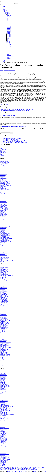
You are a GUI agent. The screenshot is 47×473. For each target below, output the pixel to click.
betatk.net (2, 463)
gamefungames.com (4, 299)
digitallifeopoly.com (4, 283)
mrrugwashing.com (3, 227)
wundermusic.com (3, 298)
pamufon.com (2, 329)
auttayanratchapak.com (4, 189)
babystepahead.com (4, 249)
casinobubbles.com (3, 284)
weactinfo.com (3, 213)
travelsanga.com (3, 453)
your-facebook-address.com (5, 354)
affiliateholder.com (3, 261)
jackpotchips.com (3, 318)
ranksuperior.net (3, 248)
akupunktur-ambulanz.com (5, 408)
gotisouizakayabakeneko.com (5, 185)
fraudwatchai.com (3, 291)
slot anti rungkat (10, 49)
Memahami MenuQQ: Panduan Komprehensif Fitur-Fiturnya (14, 140)
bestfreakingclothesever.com (5, 234)
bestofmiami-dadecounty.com (5, 277)
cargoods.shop (3, 180)
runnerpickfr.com (3, 375)
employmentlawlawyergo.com (5, 447)
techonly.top (2, 383)
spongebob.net (3, 187)
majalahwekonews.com (4, 162)
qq (7, 37)
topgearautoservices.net (4, 352)
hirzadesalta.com (3, 282)
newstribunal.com (3, 270)
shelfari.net (2, 436)
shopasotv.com (3, 452)
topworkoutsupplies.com (4, 280)
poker (8, 14)
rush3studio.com (3, 168)
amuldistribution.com (4, 296)
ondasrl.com (2, 333)
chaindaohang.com (3, 412)
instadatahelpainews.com (4, 357)
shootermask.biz (3, 434)
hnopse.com (2, 254)
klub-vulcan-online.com (4, 323)
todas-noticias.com (3, 174)
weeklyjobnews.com (4, 245)
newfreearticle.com (3, 203)
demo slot (2, 150)
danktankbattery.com (4, 219)
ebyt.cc (1, 411)
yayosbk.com (2, 430)
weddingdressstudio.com (4, 428)
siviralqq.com (2, 232)
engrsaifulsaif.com (3, 302)
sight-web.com (3, 395)
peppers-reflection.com (4, 258)
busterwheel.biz (3, 435)
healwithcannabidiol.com (5, 337)
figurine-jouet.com (3, 353)
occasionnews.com (3, 255)
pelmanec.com (3, 164)
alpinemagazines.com (4, 403)
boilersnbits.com (3, 201)
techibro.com (2, 402)
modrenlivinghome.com (4, 356)
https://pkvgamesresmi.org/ (33, 469)
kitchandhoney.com (4, 422)
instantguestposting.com (4, 454)
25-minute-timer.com (4, 300)
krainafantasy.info (3, 173)
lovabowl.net (2, 268)
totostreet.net (2, 289)
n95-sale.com (2, 387)
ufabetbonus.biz (3, 461)
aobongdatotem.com (4, 274)
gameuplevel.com (3, 294)
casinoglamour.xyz (3, 439)
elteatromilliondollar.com (4, 191)
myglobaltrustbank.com (4, 446)
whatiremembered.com (4, 409)
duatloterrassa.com (3, 328)
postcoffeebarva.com (4, 190)
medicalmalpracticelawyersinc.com (6, 448)
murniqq (35, 467)
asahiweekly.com (3, 308)
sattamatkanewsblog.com (5, 240)
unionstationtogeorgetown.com (6, 304)
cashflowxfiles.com (3, 210)
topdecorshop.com (3, 450)
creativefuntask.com (4, 301)
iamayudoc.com (3, 305)
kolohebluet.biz (3, 433)
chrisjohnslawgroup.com (4, 322)
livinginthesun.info (3, 178)
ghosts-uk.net (2, 381)
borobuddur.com (3, 297)
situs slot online (3, 149)
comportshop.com (3, 449)
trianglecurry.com (3, 340)
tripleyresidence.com (4, 325)
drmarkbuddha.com (4, 413)
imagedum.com (3, 341)
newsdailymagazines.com (5, 271)
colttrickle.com (3, 374)
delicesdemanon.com (4, 426)
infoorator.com (3, 415)
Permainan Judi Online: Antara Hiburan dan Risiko (16, 471)
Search (1, 131)
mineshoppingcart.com (4, 279)
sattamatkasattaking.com (4, 345)
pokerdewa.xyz (3, 442)
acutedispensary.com (4, 239)
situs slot (43, 467)
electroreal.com (3, 276)
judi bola (18, 467)
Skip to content (3, 0)
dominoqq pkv (3, 151)
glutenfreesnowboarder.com (5, 335)
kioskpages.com (3, 339)
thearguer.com (3, 215)
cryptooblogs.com (3, 293)
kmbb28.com (2, 360)
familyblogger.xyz (3, 321)
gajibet (27, 469)
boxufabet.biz (2, 351)
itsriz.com (2, 179)
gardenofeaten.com (3, 205)
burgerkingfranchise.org (4, 192)
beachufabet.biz (3, 348)
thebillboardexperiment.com (5, 347)
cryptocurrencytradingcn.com (5, 241)
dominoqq (9, 24)
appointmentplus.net (4, 456)
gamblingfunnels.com (4, 377)
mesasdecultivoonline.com (5, 200)
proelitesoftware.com (4, 319)
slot (8, 54)
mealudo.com (2, 220)
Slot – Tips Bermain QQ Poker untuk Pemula (7, 115)
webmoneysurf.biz (3, 432)
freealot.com (2, 307)
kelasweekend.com (3, 462)
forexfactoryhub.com (4, 392)
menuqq (1, 467)
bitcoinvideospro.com (4, 182)
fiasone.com (2, 218)
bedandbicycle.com (3, 310)
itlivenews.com (3, 458)
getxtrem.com (2, 212)
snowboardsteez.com (4, 208)
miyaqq (23, 469)
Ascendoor (35, 471)
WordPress (44, 471)
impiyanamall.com (3, 287)
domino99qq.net (3, 165)
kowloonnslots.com (4, 401)
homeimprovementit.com (4, 269)
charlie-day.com (3, 221)
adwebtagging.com (3, 247)
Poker (4, 7)
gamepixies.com (3, 314)
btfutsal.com (2, 379)
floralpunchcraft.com (4, 217)
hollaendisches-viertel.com (5, 418)
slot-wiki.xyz (2, 443)
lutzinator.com (3, 332)
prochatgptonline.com (4, 391)
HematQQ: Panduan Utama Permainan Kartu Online (12, 141)
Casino (4, 9)
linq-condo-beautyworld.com (5, 410)
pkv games (9, 16)
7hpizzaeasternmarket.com (5, 417)
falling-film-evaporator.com (5, 235)
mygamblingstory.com (4, 161)
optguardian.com (3, 288)
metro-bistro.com (3, 423)
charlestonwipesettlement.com (5, 243)
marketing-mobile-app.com (5, 216)
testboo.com (2, 427)
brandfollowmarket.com (4, 244)
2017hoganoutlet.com (4, 163)
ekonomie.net (2, 455)
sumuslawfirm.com (3, 236)
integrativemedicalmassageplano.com (7, 226)
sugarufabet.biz (3, 350)
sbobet (8, 43)
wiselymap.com (3, 390)
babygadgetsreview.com (4, 407)
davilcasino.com (3, 290)
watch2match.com (3, 444)
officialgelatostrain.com (4, 343)
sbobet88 (9, 44)
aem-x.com (2, 292)
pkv (8, 39)
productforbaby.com (4, 196)
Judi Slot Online (8, 47)
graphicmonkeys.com (4, 313)
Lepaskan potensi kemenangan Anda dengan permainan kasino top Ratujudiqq (13, 126)
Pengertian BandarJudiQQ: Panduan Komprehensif (12, 138)
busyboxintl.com (3, 188)
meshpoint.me (3, 186)
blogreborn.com (3, 388)
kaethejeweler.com (3, 344)
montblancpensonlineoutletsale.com (6, 406)
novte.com (2, 416)
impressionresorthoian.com (5, 233)
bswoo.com (2, 465)
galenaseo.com (3, 445)
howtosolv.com (3, 424)
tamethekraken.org (3, 331)
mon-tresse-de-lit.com (4, 349)
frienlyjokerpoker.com (4, 400)
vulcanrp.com (2, 404)
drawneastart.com (3, 315)
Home (4, 6)
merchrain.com (3, 359)
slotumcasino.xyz (3, 438)
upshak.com (2, 230)
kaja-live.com (2, 393)
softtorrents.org (3, 326)
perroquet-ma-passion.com (5, 355)
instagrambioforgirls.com (4, 209)
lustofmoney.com (3, 256)
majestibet (20, 469)
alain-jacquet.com (3, 184)
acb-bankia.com (3, 228)
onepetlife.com (3, 346)
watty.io (1, 177)
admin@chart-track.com (10, 70)
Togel (4, 11)
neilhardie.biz (2, 431)
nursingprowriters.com (4, 237)
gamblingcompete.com (4, 384)
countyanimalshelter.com (4, 246)
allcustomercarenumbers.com (5, 320)
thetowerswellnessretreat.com (5, 342)
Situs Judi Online (6, 12)
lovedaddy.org (3, 224)
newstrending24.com (4, 460)
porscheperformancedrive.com (5, 330)
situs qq (5, 467)
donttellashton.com (3, 167)
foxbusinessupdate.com (4, 223)
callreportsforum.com (4, 361)
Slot (3, 8)
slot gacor (9, 48)
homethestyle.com (3, 295)
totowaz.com (2, 242)
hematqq (39, 467)
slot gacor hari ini (10, 53)
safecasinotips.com (3, 317)
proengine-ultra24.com (4, 419)
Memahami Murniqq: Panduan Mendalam (10, 139)
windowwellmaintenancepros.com (6, 260)
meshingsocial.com (3, 214)
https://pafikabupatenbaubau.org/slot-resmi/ (8, 469)
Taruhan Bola (7, 42)
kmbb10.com (2, 211)
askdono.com (2, 382)
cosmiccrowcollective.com (5, 183)
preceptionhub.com (3, 272)
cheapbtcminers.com (4, 303)
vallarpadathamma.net (4, 193)
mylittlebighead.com (4, 306)
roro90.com (2, 169)
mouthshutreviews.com (4, 281)
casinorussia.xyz (3, 437)
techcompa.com (3, 394)
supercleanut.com (3, 309)
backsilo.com (2, 231)
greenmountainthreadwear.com (6, 238)
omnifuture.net (3, 376)
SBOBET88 (5, 10)
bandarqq (9, 15)
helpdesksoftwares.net (4, 267)
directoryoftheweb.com (4, 166)
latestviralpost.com (3, 202)
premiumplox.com (3, 429)
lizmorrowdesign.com (4, 336)
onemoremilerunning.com (5, 207)
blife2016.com (3, 334)
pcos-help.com (3, 378)
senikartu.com (3, 175)
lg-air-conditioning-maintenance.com (7, 414)
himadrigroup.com (3, 396)
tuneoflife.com (3, 259)
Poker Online (7, 13)
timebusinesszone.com (4, 257)
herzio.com (2, 170)
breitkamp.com (3, 324)
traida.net (2, 421)
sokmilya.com (3, 362)
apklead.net (2, 366)
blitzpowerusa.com (3, 204)
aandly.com (2, 464)
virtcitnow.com (3, 389)
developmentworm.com (4, 457)
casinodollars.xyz (3, 440)
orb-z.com (2, 197)
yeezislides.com (3, 273)
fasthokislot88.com (3, 316)
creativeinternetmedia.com (5, 386)
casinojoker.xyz (3, 441)
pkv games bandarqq (4, 152)
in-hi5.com (2, 171)
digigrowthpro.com (3, 373)
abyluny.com (2, 363)
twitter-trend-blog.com (4, 405)
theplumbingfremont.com (5, 459)
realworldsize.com (3, 194)
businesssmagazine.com (4, 385)
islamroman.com (3, 397)
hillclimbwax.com (3, 253)
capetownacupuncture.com (5, 181)
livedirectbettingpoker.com (5, 222)
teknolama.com (3, 195)
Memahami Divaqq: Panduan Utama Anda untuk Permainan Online (15, 142)
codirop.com (2, 380)
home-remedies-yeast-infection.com (6, 275)
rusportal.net (2, 176)
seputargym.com (3, 286)
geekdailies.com (3, 358)
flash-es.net (2, 229)
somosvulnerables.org (4, 327)
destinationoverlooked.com (5, 250)
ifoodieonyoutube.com (4, 278)
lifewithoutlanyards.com (4, 420)
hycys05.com (2, 206)
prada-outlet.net (3, 371)
